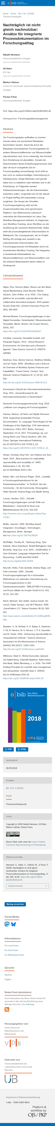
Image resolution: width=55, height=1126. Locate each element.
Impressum (11, 1097)
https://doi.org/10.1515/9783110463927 (22, 331)
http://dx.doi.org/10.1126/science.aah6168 (23, 649)
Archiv (13, 14)
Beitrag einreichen (15, 904)
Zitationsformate (15, 886)
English (8, 979)
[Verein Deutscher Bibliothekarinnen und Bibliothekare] (13, 1046)
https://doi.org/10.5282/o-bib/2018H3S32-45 (29, 111)
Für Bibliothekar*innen (14, 955)
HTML (23, 749)
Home (5, 14)
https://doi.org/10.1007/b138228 (22, 535)
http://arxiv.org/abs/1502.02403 (18, 561)
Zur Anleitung (28, 1004)
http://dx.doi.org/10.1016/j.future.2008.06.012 (25, 382)
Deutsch (8, 975)
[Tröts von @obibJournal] (8, 926)
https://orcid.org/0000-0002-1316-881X (17, 76)
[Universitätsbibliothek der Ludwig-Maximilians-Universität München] (11, 1082)
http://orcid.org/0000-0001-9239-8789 (16, 62)
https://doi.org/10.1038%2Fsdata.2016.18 (23, 678)
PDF (9, 749)
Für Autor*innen (11, 950)
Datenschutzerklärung (29, 1097)
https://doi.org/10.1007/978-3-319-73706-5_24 (25, 448)
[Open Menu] (3, 3)
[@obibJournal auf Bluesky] (14, 926)
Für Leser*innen (11, 945)
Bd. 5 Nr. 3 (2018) (26, 14)
